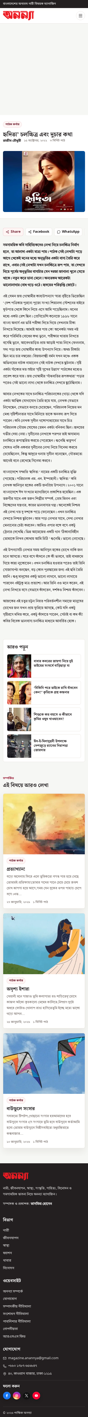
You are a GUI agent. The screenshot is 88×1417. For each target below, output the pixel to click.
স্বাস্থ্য (6, 1245)
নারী (6, 1230)
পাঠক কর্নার (12, 124)
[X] (26, 1395)
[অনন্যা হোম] (18, 15)
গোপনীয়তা (10, 1329)
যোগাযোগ (10, 1299)
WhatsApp (70, 232)
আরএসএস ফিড (14, 1336)
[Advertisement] (44, 69)
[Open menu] (80, 15)
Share (16, 232)
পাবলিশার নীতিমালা (17, 1321)
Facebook (41, 232)
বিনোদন (8, 1268)
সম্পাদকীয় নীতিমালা (17, 1306)
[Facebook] (7, 1395)
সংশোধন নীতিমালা (16, 1314)
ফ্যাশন (7, 1253)
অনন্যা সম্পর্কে (13, 1291)
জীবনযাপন (11, 1238)
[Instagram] (17, 1395)
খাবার (7, 1260)
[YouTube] (36, 1395)
